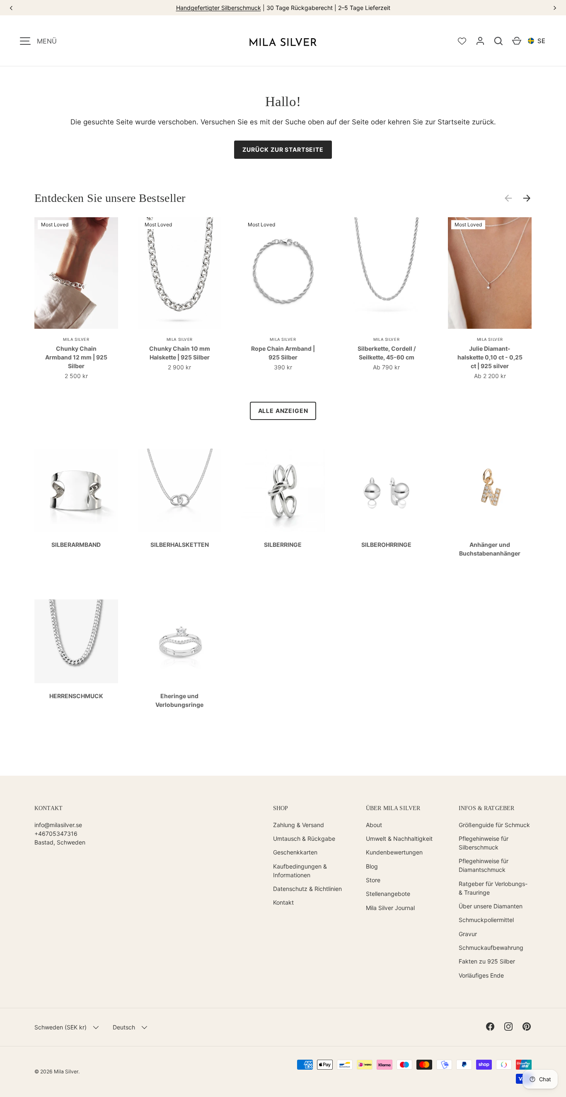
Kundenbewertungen (394, 852)
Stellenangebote (388, 893)
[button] (498, 41)
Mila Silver (66, 1071)
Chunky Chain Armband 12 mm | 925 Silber (76, 357)
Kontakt (283, 902)
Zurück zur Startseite (283, 149)
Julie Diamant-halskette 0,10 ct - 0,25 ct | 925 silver (489, 357)
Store (373, 879)
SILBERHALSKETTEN (179, 544)
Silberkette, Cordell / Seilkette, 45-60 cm (387, 353)
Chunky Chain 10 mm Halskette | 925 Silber (179, 353)
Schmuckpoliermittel (486, 919)
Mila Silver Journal (390, 907)
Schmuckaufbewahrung (491, 947)
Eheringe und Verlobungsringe (179, 700)
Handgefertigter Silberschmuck (218, 7)
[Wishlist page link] (462, 41)
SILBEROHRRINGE (386, 544)
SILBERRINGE (283, 544)
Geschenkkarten (295, 852)
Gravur (468, 933)
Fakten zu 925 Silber (487, 961)
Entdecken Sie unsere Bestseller (110, 198)
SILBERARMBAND (76, 544)
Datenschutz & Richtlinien (307, 888)
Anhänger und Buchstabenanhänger (489, 549)
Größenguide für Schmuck (494, 824)
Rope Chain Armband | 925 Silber (283, 353)
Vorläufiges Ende (481, 975)
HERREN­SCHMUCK (76, 695)
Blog (372, 866)
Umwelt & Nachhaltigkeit (399, 838)
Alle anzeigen (283, 410)
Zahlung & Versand (298, 824)
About (374, 824)
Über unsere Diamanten (490, 906)
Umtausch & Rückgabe (304, 838)
